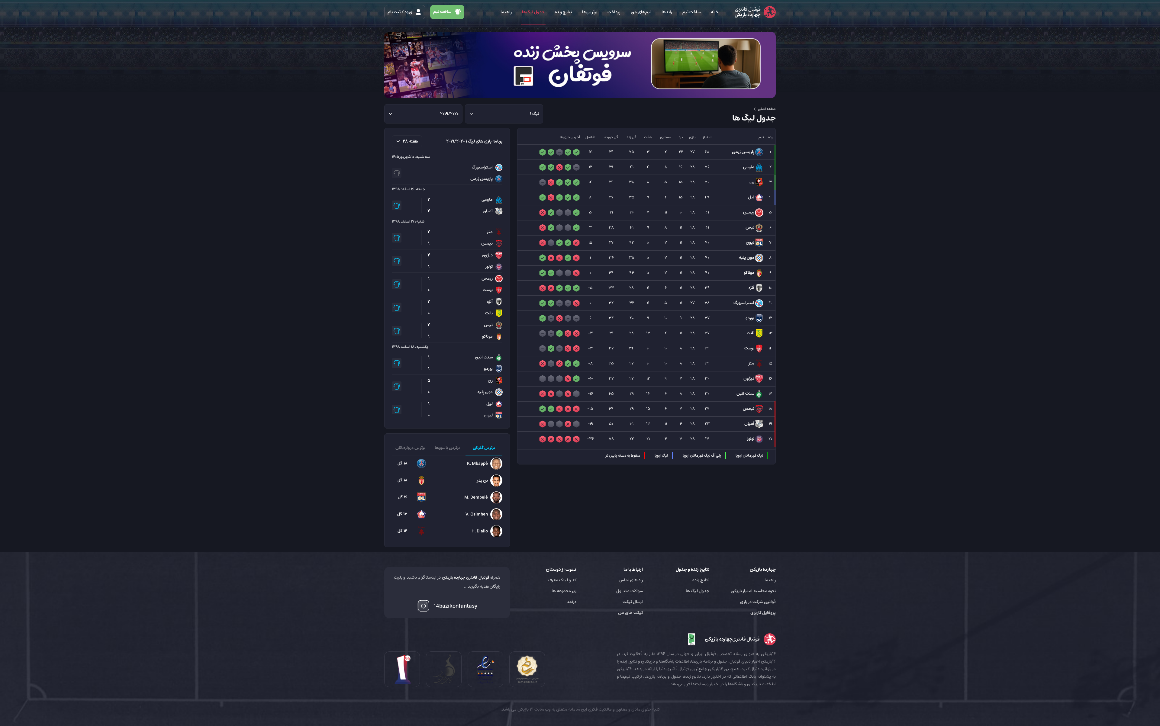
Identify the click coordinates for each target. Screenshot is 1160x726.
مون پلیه (746, 257)
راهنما (506, 12)
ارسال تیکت (633, 602)
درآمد (571, 602)
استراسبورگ (743, 303)
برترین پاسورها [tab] (447, 447)
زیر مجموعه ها (564, 591)
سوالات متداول (629, 591)
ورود (400, 12)
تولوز (750, 438)
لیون (750, 242)
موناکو (749, 272)
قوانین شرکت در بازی (758, 602)
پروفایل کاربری (763, 612)
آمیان (749, 423)
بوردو (750, 318)
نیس (750, 227)
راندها (667, 12)
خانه (714, 12)
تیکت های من (630, 612)
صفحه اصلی (766, 109)
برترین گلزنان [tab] (484, 447)
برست (749, 348)
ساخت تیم (691, 12)
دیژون (748, 378)
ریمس (748, 212)
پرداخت (613, 12)
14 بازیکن (525, 709)
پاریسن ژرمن (743, 152)
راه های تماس (631, 580)
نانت (750, 333)
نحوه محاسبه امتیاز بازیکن (753, 591)
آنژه (751, 287)
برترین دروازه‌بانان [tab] (410, 447)
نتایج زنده (563, 12)
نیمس (748, 408)
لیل (751, 197)
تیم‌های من (641, 12)
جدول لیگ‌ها (533, 12)
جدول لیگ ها (697, 591)
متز (751, 363)
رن (751, 182)
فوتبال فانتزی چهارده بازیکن (465, 577)
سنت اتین (745, 393)
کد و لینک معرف (562, 580)
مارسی (748, 167)
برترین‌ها (589, 12)
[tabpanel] (447, 497)
